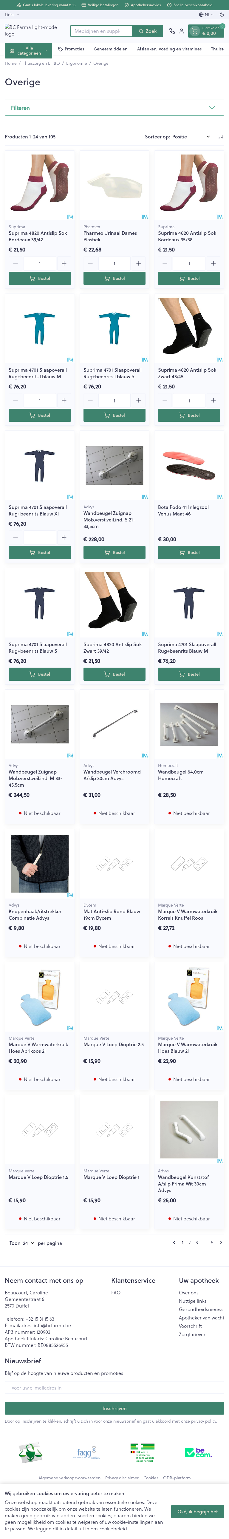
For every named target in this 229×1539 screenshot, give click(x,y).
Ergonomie (76, 63)
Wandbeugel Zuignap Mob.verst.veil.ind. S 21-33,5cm (109, 520)
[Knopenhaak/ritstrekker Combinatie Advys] (40, 864)
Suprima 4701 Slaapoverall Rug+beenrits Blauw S (38, 647)
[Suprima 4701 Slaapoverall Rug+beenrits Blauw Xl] (40, 465)
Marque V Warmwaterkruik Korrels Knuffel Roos (187, 914)
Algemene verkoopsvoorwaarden (69, 1478)
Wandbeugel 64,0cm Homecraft (181, 775)
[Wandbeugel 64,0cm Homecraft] (189, 724)
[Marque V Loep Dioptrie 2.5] (114, 997)
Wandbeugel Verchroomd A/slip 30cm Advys (112, 775)
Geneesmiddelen (111, 49)
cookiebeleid (113, 1528)
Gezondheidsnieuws (201, 1309)
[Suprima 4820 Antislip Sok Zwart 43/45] (189, 328)
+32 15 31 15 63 (40, 1318)
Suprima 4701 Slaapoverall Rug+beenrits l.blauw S (112, 373)
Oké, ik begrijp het (197, 1511)
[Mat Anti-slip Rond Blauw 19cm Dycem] (114, 864)
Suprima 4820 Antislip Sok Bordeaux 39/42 (38, 236)
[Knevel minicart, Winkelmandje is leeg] (194, 31)
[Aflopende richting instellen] (220, 136)
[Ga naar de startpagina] (34, 31)
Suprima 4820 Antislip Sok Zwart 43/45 (187, 373)
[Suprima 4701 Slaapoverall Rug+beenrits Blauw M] (189, 602)
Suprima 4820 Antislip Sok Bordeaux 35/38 (187, 236)
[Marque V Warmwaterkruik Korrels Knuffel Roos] (189, 864)
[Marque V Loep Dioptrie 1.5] (40, 1130)
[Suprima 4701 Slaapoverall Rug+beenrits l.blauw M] (40, 328)
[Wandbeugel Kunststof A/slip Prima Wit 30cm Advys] (189, 1130)
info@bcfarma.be (52, 1325)
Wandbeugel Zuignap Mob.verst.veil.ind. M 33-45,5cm (35, 778)
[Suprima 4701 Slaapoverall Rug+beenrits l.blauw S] (114, 328)
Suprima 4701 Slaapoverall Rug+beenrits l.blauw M (38, 373)
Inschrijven (115, 1408)
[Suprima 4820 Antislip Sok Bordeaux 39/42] (40, 185)
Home (11, 63)
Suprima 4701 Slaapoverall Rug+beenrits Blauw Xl (38, 510)
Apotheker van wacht (201, 1317)
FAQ (116, 1292)
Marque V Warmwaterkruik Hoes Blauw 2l (187, 1047)
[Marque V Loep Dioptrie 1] (114, 1130)
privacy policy (203, 1421)
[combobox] (101, 31)
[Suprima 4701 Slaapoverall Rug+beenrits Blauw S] (40, 602)
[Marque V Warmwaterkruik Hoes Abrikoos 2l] (40, 997)
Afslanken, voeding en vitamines (169, 49)
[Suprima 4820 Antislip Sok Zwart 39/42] (114, 602)
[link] (175, 1242)
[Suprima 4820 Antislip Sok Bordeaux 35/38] (189, 185)
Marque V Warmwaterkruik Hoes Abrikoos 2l (38, 1047)
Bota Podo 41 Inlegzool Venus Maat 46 (183, 510)
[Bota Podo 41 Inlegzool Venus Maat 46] (189, 465)
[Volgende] (220, 1242)
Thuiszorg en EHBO (41, 63)
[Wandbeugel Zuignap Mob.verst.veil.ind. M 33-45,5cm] (40, 724)
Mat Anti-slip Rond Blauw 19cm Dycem (111, 914)
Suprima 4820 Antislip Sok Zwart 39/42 (112, 647)
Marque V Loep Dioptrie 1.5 (38, 1177)
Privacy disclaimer (122, 1478)
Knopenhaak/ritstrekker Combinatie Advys (35, 914)
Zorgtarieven (193, 1334)
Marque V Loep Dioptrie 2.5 (113, 1044)
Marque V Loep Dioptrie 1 (111, 1177)
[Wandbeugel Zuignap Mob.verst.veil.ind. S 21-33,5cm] (114, 465)
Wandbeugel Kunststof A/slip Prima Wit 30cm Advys (183, 1184)
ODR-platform (177, 1478)
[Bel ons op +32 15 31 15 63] (172, 31)
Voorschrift (190, 1326)
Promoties (74, 49)
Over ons (189, 1292)
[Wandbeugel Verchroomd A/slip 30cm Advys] (114, 724)
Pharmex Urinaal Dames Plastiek (110, 236)
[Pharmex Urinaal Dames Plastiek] (114, 185)
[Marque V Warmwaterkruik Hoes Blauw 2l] (189, 997)
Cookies (150, 1478)
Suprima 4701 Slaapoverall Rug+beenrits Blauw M (187, 647)
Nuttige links (193, 1301)
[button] (114, 108)
